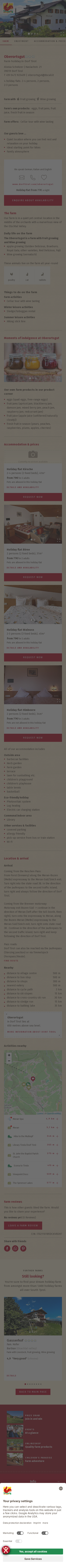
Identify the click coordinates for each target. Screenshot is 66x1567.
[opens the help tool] (6, 1550)
